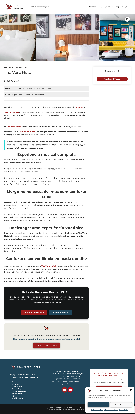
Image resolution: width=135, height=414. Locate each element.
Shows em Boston (60, 312)
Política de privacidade (111, 410)
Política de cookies (97, 410)
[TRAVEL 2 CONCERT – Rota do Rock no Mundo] (14, 7)
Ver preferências (121, 405)
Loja (118, 7)
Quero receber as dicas (46, 345)
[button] (131, 391)
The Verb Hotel (11, 112)
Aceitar (98, 405)
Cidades (92, 7)
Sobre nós (109, 7)
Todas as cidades (18, 382)
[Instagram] (64, 390)
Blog (101, 7)
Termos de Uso (123, 410)
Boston (7, 67)
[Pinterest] (70, 390)
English (125, 7)
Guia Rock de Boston (34, 312)
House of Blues (27, 132)
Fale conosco (17, 386)
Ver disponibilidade (112, 79)
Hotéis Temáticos (19, 67)
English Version (17, 398)
